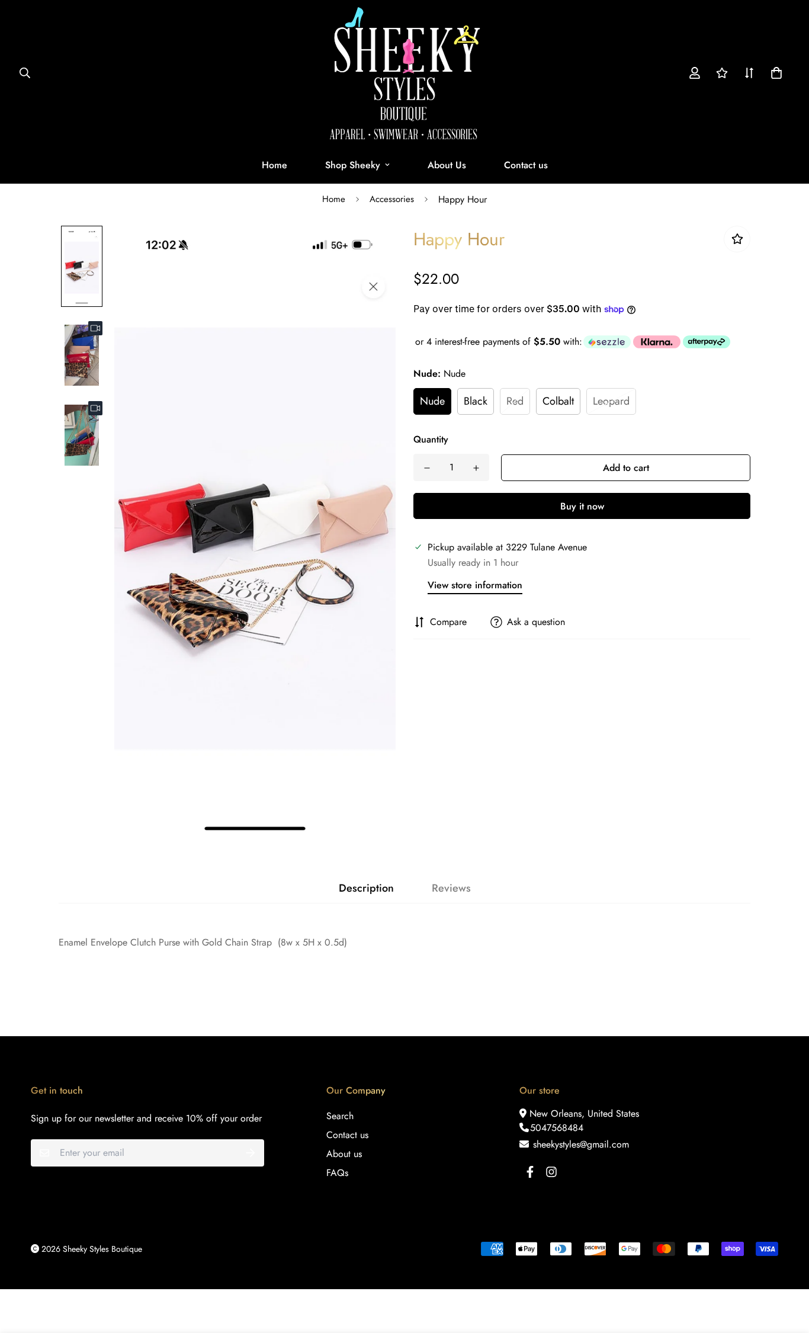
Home (274, 165)
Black (475, 401)
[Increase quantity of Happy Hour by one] (476, 468)
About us (344, 1154)
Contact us (526, 165)
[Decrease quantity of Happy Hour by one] (426, 468)
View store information (475, 585)
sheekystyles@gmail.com (579, 1144)
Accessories (392, 199)
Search (340, 1116)
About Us (447, 165)
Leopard (611, 401)
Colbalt (558, 401)
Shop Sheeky (352, 165)
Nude (432, 401)
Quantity (430, 439)
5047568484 (556, 1128)
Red (515, 401)
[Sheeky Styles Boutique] (404, 73)
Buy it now (582, 506)
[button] (774, 72)
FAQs (337, 1173)
